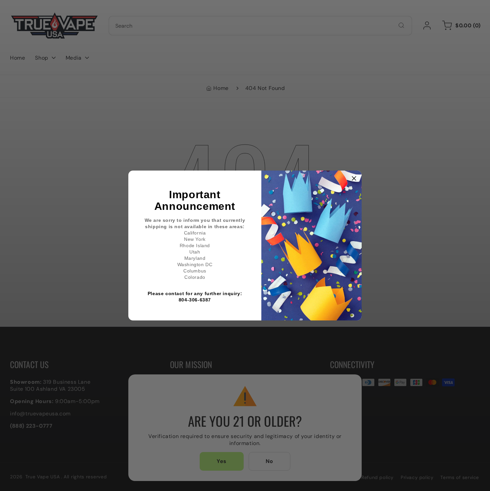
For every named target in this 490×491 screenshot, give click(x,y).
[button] (354, 178)
